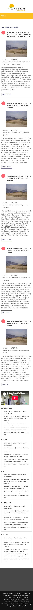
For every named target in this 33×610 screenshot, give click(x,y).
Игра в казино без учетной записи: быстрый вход (17, 433)
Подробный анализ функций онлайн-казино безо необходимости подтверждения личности (16, 418)
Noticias (8, 597)
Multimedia (16, 597)
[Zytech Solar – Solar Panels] (16, 7)
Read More (6, 94)
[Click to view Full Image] (14, 48)
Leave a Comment (16, 64)
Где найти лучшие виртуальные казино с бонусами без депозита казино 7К (16, 424)
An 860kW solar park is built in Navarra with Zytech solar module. (19, 105)
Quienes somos (8, 593)
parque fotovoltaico (13, 61)
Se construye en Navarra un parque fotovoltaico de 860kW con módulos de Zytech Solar (19, 35)
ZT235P (20, 61)
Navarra (5, 61)
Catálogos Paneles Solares (21, 595)
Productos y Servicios (22, 593)
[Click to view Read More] (19, 48)
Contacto (25, 597)
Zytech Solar (26, 61)
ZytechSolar (6, 64)
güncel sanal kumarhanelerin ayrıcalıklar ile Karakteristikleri (15, 412)
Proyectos (6, 595)
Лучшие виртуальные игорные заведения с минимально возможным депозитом (16, 429)
